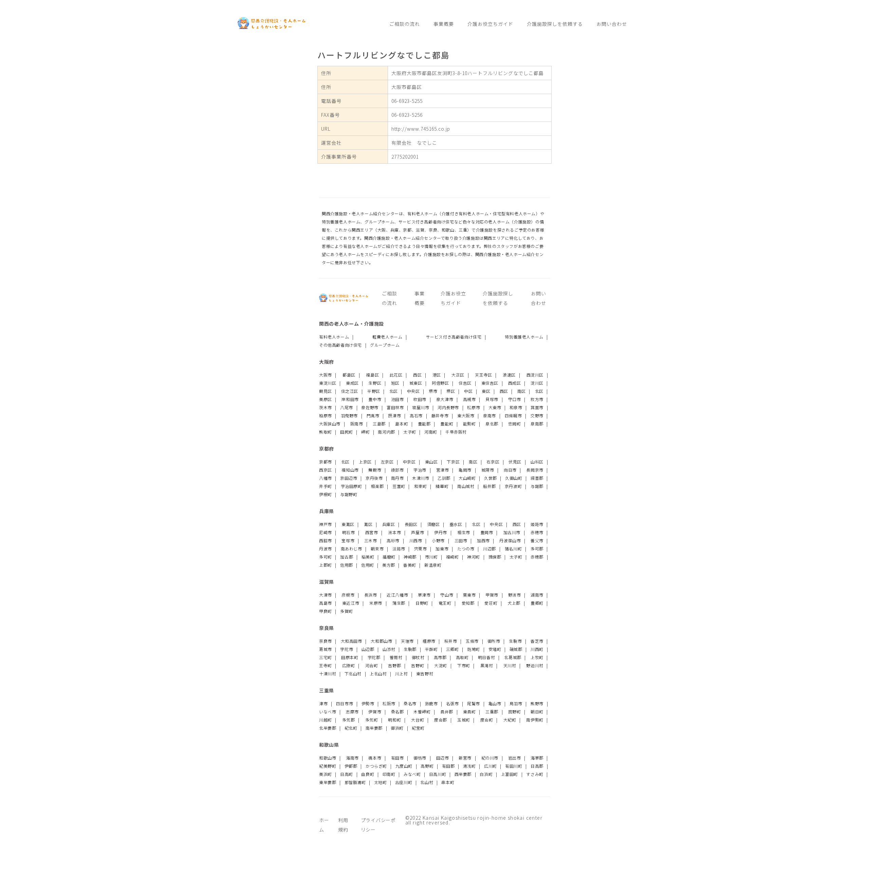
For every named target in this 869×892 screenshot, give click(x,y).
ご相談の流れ (404, 23)
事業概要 (443, 23)
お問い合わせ (611, 23)
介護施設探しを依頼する (555, 23)
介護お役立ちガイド (490, 23)
